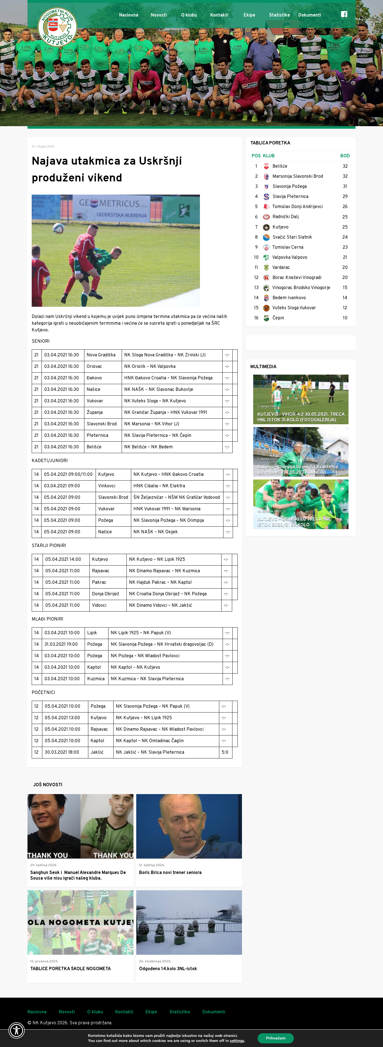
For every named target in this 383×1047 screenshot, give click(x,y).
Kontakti (219, 15)
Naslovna (128, 15)
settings (237, 1040)
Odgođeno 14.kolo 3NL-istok (168, 969)
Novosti (159, 15)
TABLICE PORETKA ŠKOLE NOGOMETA (70, 969)
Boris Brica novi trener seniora (170, 873)
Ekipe (249, 15)
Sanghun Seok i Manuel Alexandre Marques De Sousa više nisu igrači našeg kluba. (78, 875)
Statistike (279, 15)
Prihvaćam (275, 1038)
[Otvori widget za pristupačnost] (16, 1030)
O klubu (189, 15)
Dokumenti (309, 15)
